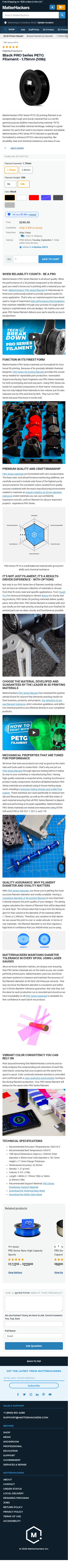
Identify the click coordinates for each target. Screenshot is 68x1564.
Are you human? (34, 1317)
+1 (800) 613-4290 (14, 1412)
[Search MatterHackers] (62, 15)
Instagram (31, 1394)
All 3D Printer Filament (13, 36)
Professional (12, 1446)
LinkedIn (37, 1394)
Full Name (10, 1330)
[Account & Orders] (52, 7)
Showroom (11, 1441)
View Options (15, 1272)
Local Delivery (13, 1493)
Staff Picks (34, 29)
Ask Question (34, 1345)
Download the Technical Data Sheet (27, 1190)
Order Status (12, 1488)
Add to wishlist (17, 148)
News (7, 1437)
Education (10, 1450)
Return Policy (12, 1507)
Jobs (6, 1502)
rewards (32, 214)
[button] (33, 22)
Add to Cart (50, 259)
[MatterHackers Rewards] (9, 214)
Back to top (34, 1361)
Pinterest (43, 1394)
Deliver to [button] (35, 247)
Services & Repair (14, 1464)
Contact (9, 1484)
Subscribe (34, 1385)
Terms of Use (12, 1516)
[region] (33, 87)
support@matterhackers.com (25, 1417)
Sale (23, 29)
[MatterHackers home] (16, 8)
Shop (6, 1432)
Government (11, 1460)
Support (9, 1455)
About (7, 1479)
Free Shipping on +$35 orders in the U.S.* (22, 1)
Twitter (24, 1394)
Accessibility (12, 1520)
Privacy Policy (13, 1511)
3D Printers (48, 29)
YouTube (50, 1394)
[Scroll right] (59, 1246)
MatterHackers (12, 51)
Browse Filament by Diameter (40, 36)
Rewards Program (16, 1498)
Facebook (18, 1394)
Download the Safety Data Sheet (25, 1194)
